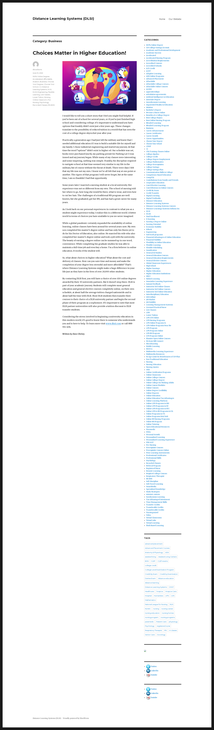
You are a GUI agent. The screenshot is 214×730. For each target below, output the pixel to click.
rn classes (173, 630)
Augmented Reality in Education (159, 105)
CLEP (153, 561)
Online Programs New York (157, 416)
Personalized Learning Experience (160, 440)
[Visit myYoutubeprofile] (148, 675)
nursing (156, 609)
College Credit (152, 157)
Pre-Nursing (151, 445)
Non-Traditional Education (157, 359)
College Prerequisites (155, 164)
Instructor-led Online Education (159, 292)
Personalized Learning (155, 437)
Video (148, 515)
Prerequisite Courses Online (157, 450)
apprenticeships (153, 92)
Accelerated (38, 79)
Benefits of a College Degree (157, 115)
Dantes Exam (150, 578)
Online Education (153, 396)
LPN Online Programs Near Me (158, 325)
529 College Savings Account (157, 48)
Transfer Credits (153, 505)
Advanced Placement (155, 79)
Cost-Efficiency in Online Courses (159, 188)
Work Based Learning (155, 525)
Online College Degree (155, 380)
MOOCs (149, 349)
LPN (167, 596)
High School (151, 266)
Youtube (154, 675)
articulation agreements (156, 94)
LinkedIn (154, 671)
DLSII (35, 92)
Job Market (150, 300)
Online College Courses (155, 377)
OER (148, 370)
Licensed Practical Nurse (156, 307)
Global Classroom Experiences (158, 263)
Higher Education (153, 271)
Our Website (175, 19)
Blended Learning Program (157, 126)
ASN (167, 552)
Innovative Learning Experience (159, 281)
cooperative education (155, 183)
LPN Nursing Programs (155, 320)
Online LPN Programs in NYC (158, 409)
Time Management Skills (156, 502)
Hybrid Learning (153, 279)
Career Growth (152, 136)
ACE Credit (150, 68)
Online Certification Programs (158, 372)
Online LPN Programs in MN (157, 403)
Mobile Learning (153, 346)
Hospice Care (170, 591)
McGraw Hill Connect (154, 341)
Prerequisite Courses (154, 448)
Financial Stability (153, 240)
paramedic (149, 622)
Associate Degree (153, 100)
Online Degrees (152, 393)
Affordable (47, 79)
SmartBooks (151, 487)
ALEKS (149, 89)
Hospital (148, 596)
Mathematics (150, 600)
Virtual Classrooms (154, 518)
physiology (173, 622)
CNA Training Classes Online (158, 152)
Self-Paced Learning (154, 484)
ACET (148, 71)
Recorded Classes (40, 105)
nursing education (152, 613)
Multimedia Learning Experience (160, 351)
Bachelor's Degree (153, 110)
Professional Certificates (156, 455)
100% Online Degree (41, 76)
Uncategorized (152, 512)
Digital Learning (153, 196)
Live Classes (45, 95)
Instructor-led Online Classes (158, 287)
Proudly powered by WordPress (76, 718)
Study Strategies (153, 492)
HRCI (148, 276)
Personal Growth (153, 435)
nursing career (167, 609)
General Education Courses (157, 255)
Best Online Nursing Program (158, 120)
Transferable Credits (154, 507)
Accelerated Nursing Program (158, 58)
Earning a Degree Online (156, 222)
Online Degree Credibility (156, 390)
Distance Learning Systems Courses (161, 206)
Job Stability (151, 302)
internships (151, 297)
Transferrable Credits (155, 510)
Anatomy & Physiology (154, 552)
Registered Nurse (153, 468)
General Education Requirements (159, 258)
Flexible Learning (153, 245)
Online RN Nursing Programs (158, 419)
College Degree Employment (158, 159)
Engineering (42, 92)
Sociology (161, 635)
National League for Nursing (156, 604)
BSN (147, 561)
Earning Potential (153, 224)
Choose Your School (154, 144)
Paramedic (150, 429)
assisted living (150, 557)
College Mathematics (154, 162)
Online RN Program (154, 422)
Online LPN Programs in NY (157, 406)
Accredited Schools (154, 66)
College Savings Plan (154, 170)
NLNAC (148, 609)
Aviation (36, 82)
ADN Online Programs (155, 76)
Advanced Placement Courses (157, 548)
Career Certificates (153, 133)
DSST (171, 587)
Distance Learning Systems (157, 203)
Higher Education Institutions (158, 274)
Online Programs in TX (155, 414)
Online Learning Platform (156, 401)
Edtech (149, 229)
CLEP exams (163, 561)
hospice (160, 591)
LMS (148, 313)
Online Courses (152, 388)
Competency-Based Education (158, 175)
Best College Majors (154, 118)
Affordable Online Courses (157, 87)
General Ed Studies (154, 253)
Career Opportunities (154, 139)
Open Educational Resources (158, 427)
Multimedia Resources (155, 354)
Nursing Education (153, 364)
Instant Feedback (153, 284)
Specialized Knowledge (155, 489)
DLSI (49, 89)
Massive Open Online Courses (158, 338)
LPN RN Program (153, 333)
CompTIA (150, 177)
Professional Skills (153, 458)
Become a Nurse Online (155, 113)
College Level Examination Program (159, 570)
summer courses (153, 494)
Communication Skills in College (159, 172)
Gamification (151, 250)
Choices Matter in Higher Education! (79, 53)
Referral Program (153, 466)
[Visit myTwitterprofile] (148, 666)
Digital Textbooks (153, 198)
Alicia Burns (37, 69)
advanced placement (153, 544)
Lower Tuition (38, 97)
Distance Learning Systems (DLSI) (63, 18)
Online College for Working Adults (160, 383)
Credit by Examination (169, 574)
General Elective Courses (156, 261)
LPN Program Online (154, 331)
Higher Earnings (153, 268)
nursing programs (168, 617)
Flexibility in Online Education (158, 242)
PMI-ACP (149, 442)
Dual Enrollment (153, 216)
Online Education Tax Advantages (160, 398)
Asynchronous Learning (156, 102)
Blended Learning (153, 123)
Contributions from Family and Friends (162, 180)
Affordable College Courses (157, 84)
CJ (40, 87)
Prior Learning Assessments (158, 453)
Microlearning (152, 344)
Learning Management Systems (159, 305)
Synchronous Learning (155, 497)
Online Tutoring (152, 424)
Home (162, 19)
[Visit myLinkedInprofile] (148, 671)
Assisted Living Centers (167, 557)
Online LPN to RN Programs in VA (159, 411)
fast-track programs (154, 235)
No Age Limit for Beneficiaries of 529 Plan (163, 357)
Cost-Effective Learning (156, 185)
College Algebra (152, 154)
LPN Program (151, 328)
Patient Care (161, 622)
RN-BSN (51, 105)
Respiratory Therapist (155, 476)
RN (165, 630)
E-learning (150, 219)
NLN (171, 604)
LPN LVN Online (152, 318)
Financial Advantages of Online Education (163, 237)
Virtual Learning (153, 523)
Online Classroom (40, 100)
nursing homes (168, 613)
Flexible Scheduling (154, 248)
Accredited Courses (154, 63)
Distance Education (154, 201)
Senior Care (150, 635)
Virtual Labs (151, 520)
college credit (150, 565)
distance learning (152, 583)
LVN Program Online (154, 336)
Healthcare (149, 591)
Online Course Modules (155, 385)
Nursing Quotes (152, 367)
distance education (166, 578)
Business (43, 82)
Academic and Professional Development (163, 50)
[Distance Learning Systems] (162, 651)
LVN (172, 596)
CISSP (148, 146)
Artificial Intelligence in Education (160, 97)
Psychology (44, 102)
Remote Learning (153, 471)
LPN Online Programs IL (156, 323)
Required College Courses (156, 474)
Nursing (47, 97)
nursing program (151, 617)
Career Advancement (155, 131)
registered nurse (163, 626)
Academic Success (153, 53)
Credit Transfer (152, 193)
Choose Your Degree (154, 141)
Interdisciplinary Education (157, 294)
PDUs (148, 432)
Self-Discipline (152, 481)
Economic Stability (153, 227)
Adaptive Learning (153, 74)
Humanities (158, 596)
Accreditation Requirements (157, 61)
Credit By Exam (152, 190)
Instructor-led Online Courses (158, 289)
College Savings (152, 167)
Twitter (154, 666)
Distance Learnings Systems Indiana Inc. (163, 209)
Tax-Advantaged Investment (158, 499)
